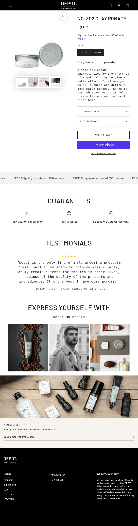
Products (8, 480)
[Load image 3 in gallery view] (44, 82)
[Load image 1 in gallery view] (22, 82)
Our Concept (10, 485)
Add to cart (103, 135)
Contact (8, 494)
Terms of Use (56, 480)
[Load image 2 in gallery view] (33, 82)
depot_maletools (69, 317)
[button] (110, 5)
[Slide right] (65, 82)
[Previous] (16, 272)
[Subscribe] (132, 436)
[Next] (122, 272)
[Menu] (10, 5)
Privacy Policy (57, 475)
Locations (9, 499)
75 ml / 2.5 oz (90, 52)
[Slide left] (12, 82)
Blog (6, 489)
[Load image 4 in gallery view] (55, 82)
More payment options (103, 153)
